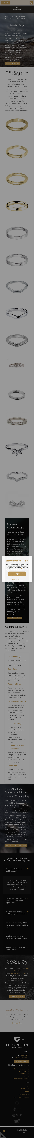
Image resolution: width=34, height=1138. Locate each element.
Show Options (16, 579)
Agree (17, 574)
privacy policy (24, 569)
